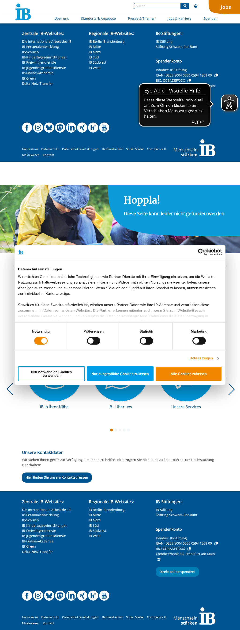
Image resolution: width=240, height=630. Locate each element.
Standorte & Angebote (98, 18)
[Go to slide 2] (116, 431)
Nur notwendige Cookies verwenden (51, 373)
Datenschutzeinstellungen (80, 149)
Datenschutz (50, 149)
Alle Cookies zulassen (189, 374)
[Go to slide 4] (125, 431)
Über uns (61, 18)
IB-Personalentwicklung (40, 46)
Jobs (226, 7)
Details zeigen (201, 358)
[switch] (93, 341)
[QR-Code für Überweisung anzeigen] (159, 91)
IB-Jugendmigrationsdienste (44, 67)
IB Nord (95, 52)
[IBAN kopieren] (216, 75)
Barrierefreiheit (112, 149)
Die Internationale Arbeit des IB (46, 41)
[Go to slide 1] (112, 431)
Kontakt (48, 155)
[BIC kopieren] (189, 80)
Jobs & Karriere (179, 18)
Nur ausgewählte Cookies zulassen (120, 374)
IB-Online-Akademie (37, 73)
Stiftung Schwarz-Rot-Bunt (176, 46)
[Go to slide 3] (121, 431)
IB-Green (29, 78)
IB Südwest (97, 62)
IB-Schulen (30, 52)
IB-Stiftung (164, 41)
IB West (95, 67)
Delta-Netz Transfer (37, 83)
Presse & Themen (141, 18)
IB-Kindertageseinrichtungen (45, 57)
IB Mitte (95, 46)
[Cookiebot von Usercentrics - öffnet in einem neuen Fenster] (201, 252)
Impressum (30, 149)
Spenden (210, 18)
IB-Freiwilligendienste (39, 62)
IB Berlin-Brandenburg (106, 41)
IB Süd (94, 57)
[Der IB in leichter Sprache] (196, 6)
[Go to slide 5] (129, 431)
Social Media (134, 149)
